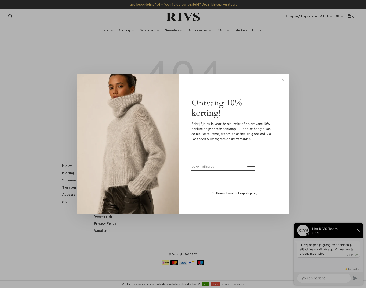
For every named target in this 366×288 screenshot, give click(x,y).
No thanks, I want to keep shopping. (235, 193)
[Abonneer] (250, 166)
